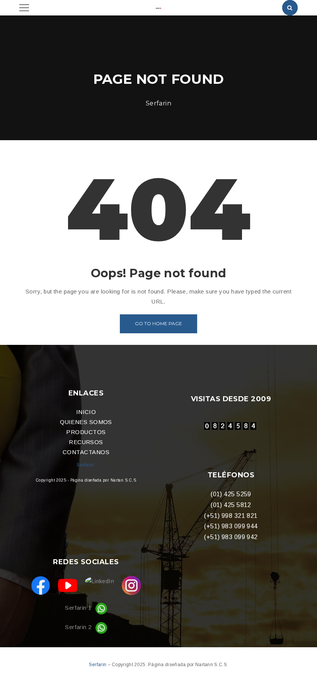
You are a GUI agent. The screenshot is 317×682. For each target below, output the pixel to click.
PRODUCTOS (86, 432)
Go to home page (158, 323)
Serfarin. (86, 465)
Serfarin (98, 664)
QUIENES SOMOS (86, 422)
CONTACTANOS (86, 452)
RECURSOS (86, 442)
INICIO (86, 412)
